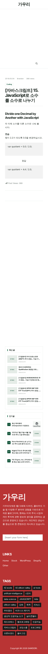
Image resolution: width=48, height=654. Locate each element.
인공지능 (37, 622)
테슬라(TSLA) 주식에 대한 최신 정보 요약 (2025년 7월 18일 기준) (21, 452)
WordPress (25, 560)
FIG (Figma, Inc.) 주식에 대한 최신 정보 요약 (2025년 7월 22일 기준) (22, 461)
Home (6, 560)
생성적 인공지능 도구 (13, 616)
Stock (14, 560)
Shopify (37, 560)
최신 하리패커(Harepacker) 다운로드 (20, 424)
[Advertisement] (24, 34)
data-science (10, 599)
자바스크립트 (10, 627)
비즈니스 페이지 (22, 610)
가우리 (24, 4)
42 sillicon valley (22, 588)
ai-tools (36, 588)
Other (5, 565)
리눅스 (37, 605)
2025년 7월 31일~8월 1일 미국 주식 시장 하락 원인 (21, 433)
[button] (36, 63)
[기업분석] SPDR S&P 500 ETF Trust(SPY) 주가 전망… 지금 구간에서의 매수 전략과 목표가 (29, 389)
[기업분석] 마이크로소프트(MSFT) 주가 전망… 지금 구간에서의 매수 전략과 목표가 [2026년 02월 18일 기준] (29, 358)
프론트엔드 (9, 633)
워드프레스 (9, 622)
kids (36, 599)
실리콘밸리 (31, 616)
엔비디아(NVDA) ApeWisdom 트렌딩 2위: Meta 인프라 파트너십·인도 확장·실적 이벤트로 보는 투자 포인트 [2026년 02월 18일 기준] (29, 368)
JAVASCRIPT (25, 599)
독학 (29, 605)
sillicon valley (10, 605)
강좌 (21, 605)
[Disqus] (24, 237)
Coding (9, 84)
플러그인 (21, 633)
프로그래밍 (36, 627)
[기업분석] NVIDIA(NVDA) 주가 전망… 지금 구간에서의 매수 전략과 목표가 (30, 379)
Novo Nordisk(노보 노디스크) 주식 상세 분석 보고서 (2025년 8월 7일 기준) (21, 443)
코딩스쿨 (23, 627)
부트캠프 (8, 610)
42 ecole (8, 588)
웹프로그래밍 (23, 622)
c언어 (28, 593)
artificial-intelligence (13, 593)
